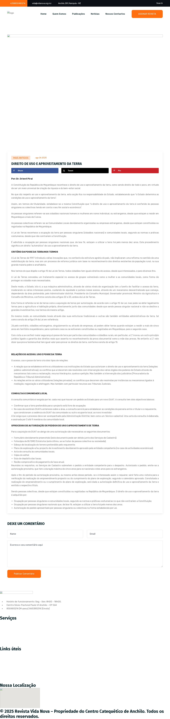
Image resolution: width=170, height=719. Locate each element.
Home (43, 14)
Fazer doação (9, 658)
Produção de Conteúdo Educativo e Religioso (25, 622)
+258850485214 (17, 3)
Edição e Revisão (11, 628)
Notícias (95, 14)
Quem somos (9, 664)
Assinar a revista (11, 653)
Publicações (78, 14)
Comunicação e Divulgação (16, 639)
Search (159, 3)
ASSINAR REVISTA (147, 14)
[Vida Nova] (10, 13)
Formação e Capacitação (15, 644)
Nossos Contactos (115, 14)
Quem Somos (59, 14)
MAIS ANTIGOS (20, 158)
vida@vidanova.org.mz (41, 3)
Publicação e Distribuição (15, 633)
